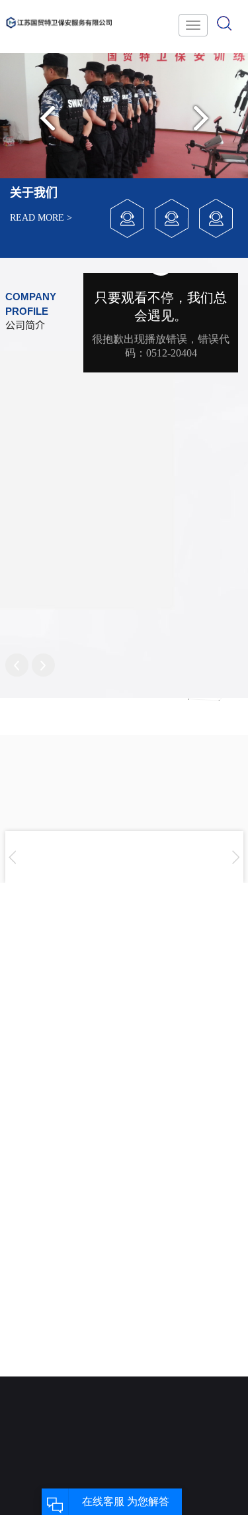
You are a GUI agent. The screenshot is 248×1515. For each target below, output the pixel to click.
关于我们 (35, 1340)
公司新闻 (154, 1369)
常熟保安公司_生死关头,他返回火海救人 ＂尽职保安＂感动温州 (113, 1233)
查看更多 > (99, 1100)
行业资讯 (154, 1389)
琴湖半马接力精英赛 (105, 1032)
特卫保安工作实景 (94, 1418)
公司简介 (35, 1369)
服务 (94, 1340)
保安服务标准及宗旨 (35, 1418)
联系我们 (213, 1340)
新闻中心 (154, 1340)
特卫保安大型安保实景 (94, 1379)
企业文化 (35, 1389)
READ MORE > (41, 218)
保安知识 (154, 1409)
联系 (213, 1369)
